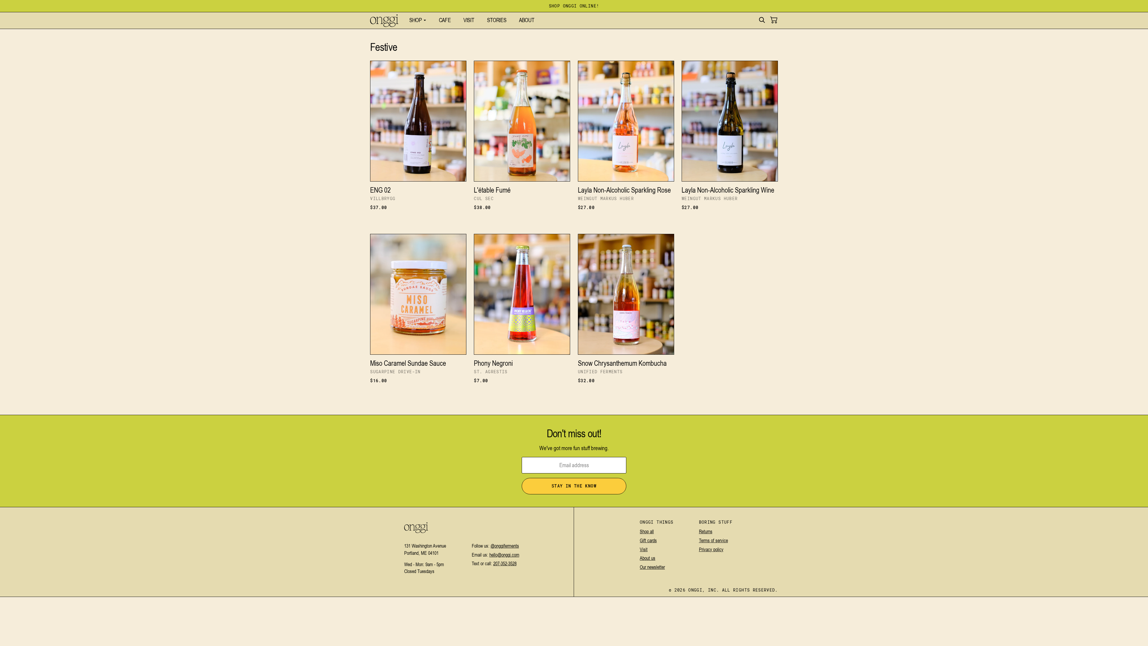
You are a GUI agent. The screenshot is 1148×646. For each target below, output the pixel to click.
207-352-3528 (505, 563)
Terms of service (713, 540)
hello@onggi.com (504, 554)
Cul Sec (484, 198)
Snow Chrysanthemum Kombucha (622, 363)
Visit (644, 549)
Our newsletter (652, 567)
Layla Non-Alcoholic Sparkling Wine (728, 190)
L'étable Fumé (492, 190)
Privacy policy (711, 549)
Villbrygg (382, 198)
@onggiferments (505, 546)
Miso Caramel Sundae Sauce (408, 363)
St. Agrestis (490, 372)
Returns (705, 531)
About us (647, 558)
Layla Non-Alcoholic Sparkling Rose (624, 190)
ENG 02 (380, 190)
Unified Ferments (600, 372)
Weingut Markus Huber (606, 198)
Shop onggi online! (574, 6)
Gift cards (648, 540)
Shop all (647, 531)
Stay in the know (574, 486)
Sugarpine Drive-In (395, 372)
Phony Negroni (493, 363)
